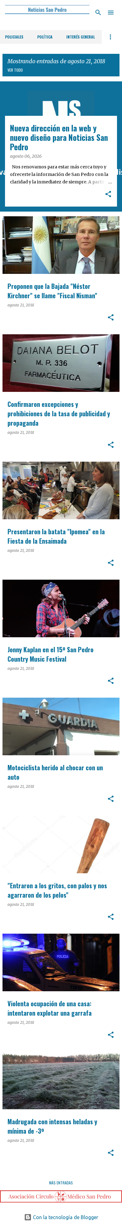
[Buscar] (98, 12)
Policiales (14, 36)
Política (45, 36)
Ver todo (15, 70)
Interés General (80, 36)
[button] (108, 194)
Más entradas (61, 1182)
